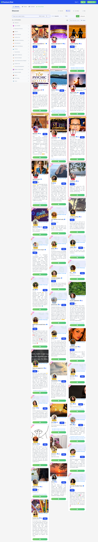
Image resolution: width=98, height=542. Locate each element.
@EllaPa (52, 184)
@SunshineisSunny (73, 348)
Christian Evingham (56, 278)
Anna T (34, 408)
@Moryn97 (53, 91)
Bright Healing (73, 92)
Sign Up (83, 2)
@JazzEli (53, 339)
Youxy (71, 404)
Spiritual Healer (36, 179)
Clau (34, 289)
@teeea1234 (72, 377)
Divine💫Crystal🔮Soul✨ (39, 43)
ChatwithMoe (54, 381)
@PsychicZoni (54, 138)
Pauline (72, 247)
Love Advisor (54, 137)
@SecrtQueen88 (36, 445)
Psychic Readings (74, 43)
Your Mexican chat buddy (57, 219)
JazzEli (53, 338)
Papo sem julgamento (38, 368)
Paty (71, 456)
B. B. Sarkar (73, 136)
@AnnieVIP (53, 483)
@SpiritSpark (53, 45)
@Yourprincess (35, 228)
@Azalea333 (53, 455)
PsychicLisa (73, 181)
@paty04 (71, 457)
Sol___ (71, 272)
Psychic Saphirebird (75, 300)
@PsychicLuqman (73, 45)
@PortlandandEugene (55, 305)
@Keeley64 (53, 249)
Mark (71, 424)
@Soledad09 (72, 274)
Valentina (35, 227)
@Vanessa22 (53, 423)
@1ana (34, 409)
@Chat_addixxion (73, 218)
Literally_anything (74, 216)
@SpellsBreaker (35, 180)
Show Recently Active (74, 20)
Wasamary (35, 133)
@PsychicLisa (72, 182)
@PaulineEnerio (73, 248)
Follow (35, 46)
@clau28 (34, 290)
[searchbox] (71, 16)
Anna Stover (54, 304)
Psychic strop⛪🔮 (37, 90)
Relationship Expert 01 (56, 43)
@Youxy (71, 405)
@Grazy (34, 369)
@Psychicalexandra (36, 44)
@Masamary (35, 134)
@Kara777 (34, 488)
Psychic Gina (36, 518)
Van (52, 422)
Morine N (53, 90)
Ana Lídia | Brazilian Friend (76, 486)
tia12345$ (72, 376)
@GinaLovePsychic (36, 519)
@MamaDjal (35, 327)
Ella (52, 183)
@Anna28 (71, 488)
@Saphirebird (72, 301)
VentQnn (35, 444)
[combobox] (69, 16)
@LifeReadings (72, 425)
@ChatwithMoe (54, 382)
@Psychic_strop (36, 91)
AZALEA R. (54, 454)
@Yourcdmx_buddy (54, 222)
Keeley (53, 248)
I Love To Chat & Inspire (38, 249)
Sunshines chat (73, 346)
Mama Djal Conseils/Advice (39, 324)
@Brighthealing (73, 93)
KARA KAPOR (36, 486)
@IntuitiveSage (72, 138)
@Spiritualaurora (54, 279)
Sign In (76, 2)
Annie (52, 482)
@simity (34, 250)
